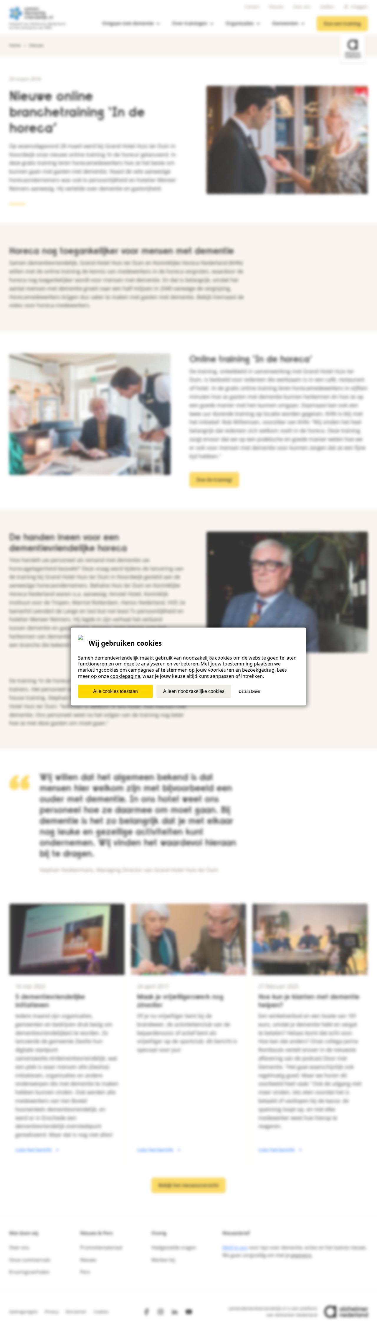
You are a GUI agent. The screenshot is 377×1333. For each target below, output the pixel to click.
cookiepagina (125, 676)
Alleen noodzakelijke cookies (193, 690)
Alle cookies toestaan (115, 690)
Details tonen (249, 691)
